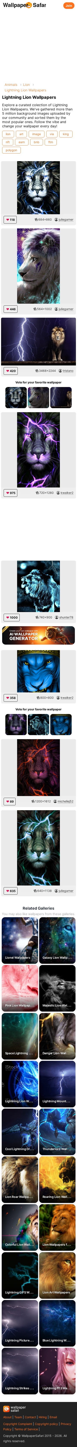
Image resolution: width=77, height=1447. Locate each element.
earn (22, 142)
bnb (36, 142)
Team (18, 1417)
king (66, 134)
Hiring (43, 1417)
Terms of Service (26, 1429)
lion (8, 134)
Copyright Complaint (17, 1424)
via (52, 134)
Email (53, 1417)
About (7, 1417)
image (36, 134)
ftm (50, 142)
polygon (11, 150)
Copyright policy (46, 1424)
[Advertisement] (38, 44)
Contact (30, 1417)
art (21, 134)
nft (8, 142)
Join (69, 5)
